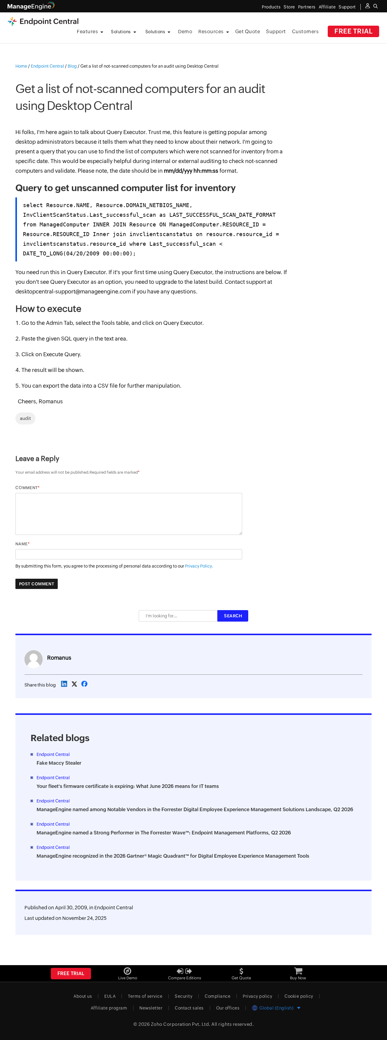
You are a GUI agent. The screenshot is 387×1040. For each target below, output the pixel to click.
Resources (211, 31)
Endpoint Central (113, 907)
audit (25, 418)
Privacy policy (257, 996)
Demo (185, 31)
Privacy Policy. (199, 566)
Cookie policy (299, 996)
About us (82, 996)
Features (87, 31)
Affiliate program (109, 1008)
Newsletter (150, 1008)
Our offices (228, 1008)
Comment (26, 487)
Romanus (59, 657)
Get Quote (247, 31)
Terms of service (145, 996)
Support (276, 31)
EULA (109, 996)
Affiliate (327, 7)
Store (289, 7)
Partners (307, 7)
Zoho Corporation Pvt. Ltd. (180, 1024)
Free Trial (353, 31)
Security (183, 996)
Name (21, 544)
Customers (305, 31)
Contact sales (189, 1008)
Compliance (217, 996)
